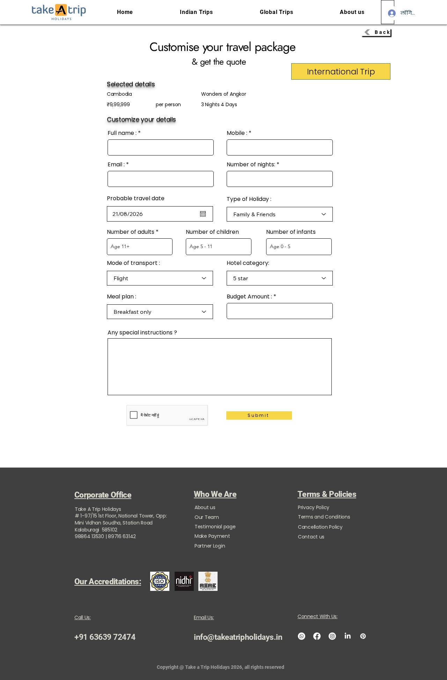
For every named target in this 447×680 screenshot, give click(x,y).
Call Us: (82, 617)
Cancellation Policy (320, 526)
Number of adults (130, 232)
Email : (116, 164)
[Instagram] (332, 636)
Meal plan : (121, 296)
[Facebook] (317, 636)
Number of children (212, 232)
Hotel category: (248, 263)
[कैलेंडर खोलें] (203, 214)
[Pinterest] (363, 636)
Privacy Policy (313, 507)
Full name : (122, 133)
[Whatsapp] (301, 636)
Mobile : (237, 133)
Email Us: (204, 617)
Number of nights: (251, 164)
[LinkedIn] (347, 636)
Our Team (207, 517)
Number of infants (291, 232)
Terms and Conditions (324, 516)
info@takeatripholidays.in (238, 637)
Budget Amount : (249, 296)
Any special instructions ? (142, 332)
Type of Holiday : (249, 199)
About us (205, 507)
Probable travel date (135, 198)
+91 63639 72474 (104, 637)
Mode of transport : (133, 263)
